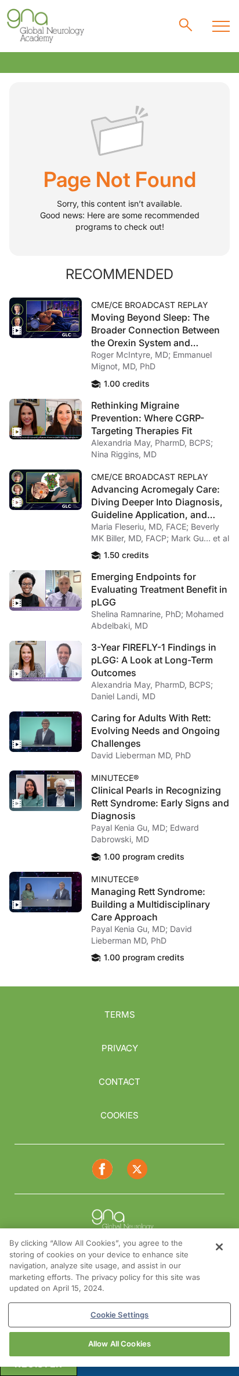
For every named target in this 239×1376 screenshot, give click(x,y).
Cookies (119, 1115)
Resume (45, 318)
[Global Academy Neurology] (45, 26)
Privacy (120, 1048)
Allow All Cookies (119, 1343)
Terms (119, 1014)
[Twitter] (137, 1169)
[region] (119, 1297)
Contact (119, 1081)
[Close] (219, 1247)
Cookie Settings (119, 1314)
